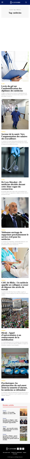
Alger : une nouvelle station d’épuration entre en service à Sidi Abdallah (10, 429)
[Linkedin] (21, 449)
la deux (3, 179)
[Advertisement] (15, 35)
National (3, 131)
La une (3, 83)
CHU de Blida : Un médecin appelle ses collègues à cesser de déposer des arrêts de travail (14, 286)
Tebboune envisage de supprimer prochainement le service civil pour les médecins (14, 235)
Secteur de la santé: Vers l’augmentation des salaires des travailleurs (14, 136)
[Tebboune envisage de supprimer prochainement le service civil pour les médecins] (15, 212)
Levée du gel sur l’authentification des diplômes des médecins (12, 88)
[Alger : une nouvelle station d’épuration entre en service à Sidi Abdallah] (23, 429)
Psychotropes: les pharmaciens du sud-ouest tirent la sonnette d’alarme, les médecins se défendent (14, 386)
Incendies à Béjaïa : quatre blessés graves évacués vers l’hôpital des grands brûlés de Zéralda (11, 437)
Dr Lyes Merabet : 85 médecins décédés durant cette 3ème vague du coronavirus (13, 185)
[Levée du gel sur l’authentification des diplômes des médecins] (15, 66)
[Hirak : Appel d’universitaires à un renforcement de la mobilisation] (15, 313)
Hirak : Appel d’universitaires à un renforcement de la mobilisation (11, 336)
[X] (23, 449)
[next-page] (8, 399)
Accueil (11, 9)
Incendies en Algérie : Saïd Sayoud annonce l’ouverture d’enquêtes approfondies (10, 421)
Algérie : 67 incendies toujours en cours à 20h (9, 413)
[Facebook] (18, 449)
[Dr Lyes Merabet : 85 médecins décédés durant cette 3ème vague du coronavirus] (15, 162)
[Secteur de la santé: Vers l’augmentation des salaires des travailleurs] (15, 114)
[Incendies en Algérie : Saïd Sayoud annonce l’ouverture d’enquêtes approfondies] (23, 420)
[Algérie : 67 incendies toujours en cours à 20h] (23, 412)
